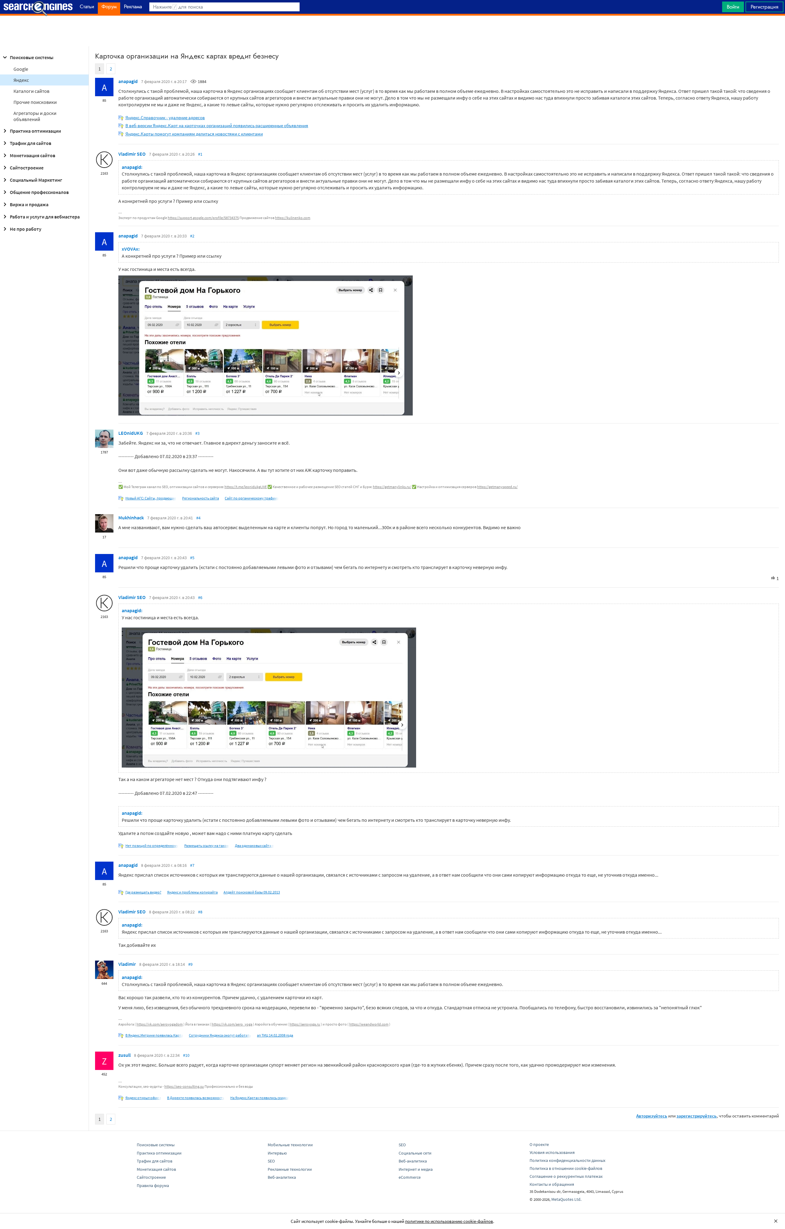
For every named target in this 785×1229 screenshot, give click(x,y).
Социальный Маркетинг (36, 180)
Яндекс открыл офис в (143, 1097)
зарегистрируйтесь (696, 1116)
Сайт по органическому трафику (252, 498)
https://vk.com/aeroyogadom (159, 1024)
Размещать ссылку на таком (206, 845)
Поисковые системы (31, 57)
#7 (192, 865)
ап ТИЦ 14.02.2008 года (275, 1035)
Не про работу (25, 229)
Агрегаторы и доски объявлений (34, 116)
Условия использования (552, 1152)
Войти (733, 6)
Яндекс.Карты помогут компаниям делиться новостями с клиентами (194, 134)
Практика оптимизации (35, 131)
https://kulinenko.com (292, 217)
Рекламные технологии (290, 1169)
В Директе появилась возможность (195, 1097)
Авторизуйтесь (651, 1116)
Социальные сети (415, 1153)
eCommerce (410, 1177)
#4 (198, 518)
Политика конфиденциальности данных (567, 1160)
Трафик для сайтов (30, 143)
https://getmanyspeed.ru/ (497, 486)
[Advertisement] (392, 31)
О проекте (539, 1144)
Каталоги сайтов (31, 91)
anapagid (128, 81)
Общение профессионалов (39, 192)
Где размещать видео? (143, 892)
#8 (200, 912)
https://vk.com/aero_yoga (232, 1024)
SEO (271, 1161)
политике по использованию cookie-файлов (449, 1221)
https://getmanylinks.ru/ (392, 486)
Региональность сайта (200, 498)
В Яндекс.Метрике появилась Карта (154, 1035)
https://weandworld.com (369, 1024)
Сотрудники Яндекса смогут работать (220, 1035)
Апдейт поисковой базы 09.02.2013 (252, 892)
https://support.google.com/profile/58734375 (203, 217)
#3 (197, 433)
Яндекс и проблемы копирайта (192, 892)
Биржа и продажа (29, 204)
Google (20, 69)
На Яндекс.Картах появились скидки (259, 1097)
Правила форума (153, 1185)
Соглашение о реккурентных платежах (566, 1176)
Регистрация (764, 6)
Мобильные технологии (290, 1144)
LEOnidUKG (130, 433)
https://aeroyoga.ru (304, 1024)
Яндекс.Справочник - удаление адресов (165, 117)
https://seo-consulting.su (184, 1086)
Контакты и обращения (552, 1184)
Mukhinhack (131, 517)
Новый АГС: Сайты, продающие (150, 498)
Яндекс (21, 80)
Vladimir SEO (132, 154)
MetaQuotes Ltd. (566, 1199)
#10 (186, 1055)
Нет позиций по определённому (151, 845)
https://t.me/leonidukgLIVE (245, 486)
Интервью (277, 1153)
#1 (200, 154)
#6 (200, 597)
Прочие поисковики (35, 102)
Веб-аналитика (282, 1177)
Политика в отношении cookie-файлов (566, 1168)
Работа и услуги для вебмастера (45, 217)
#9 (190, 964)
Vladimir (127, 964)
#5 (192, 557)
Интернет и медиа (416, 1169)
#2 (192, 236)
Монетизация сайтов (32, 155)
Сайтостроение (27, 168)
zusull (124, 1055)
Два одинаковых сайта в (254, 845)
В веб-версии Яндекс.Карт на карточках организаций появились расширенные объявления (216, 125)
